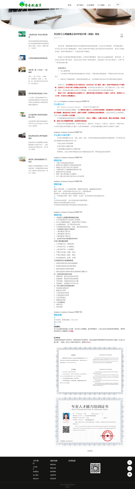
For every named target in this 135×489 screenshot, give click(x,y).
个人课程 (101, 5)
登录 (117, 4)
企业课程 (90, 5)
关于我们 (80, 5)
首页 (69, 5)
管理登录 (67, 487)
